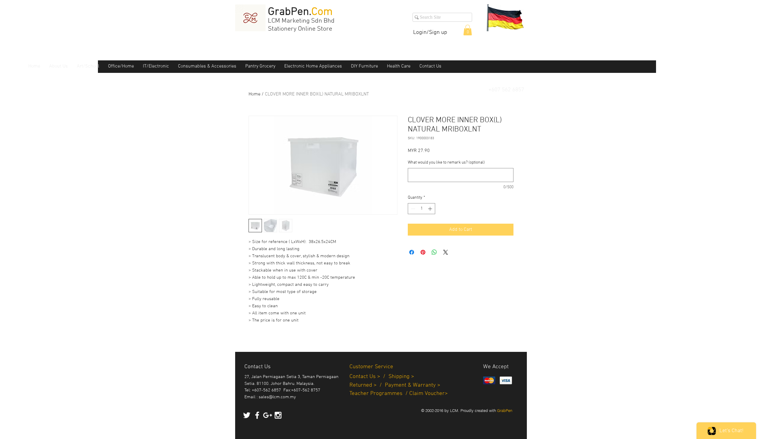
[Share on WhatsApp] (434, 252)
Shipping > (401, 376)
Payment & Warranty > (412, 385)
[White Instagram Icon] (278, 415)
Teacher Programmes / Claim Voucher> (398, 393)
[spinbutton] (421, 208)
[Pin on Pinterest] (423, 252)
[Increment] (430, 208)
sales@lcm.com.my (277, 397)
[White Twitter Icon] (247, 415)
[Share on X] (445, 252)
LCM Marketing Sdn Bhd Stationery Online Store (301, 25)
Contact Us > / (368, 376)
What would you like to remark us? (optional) (446, 162)
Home (254, 94)
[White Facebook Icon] (257, 415)
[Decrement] (412, 208)
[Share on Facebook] (411, 252)
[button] (467, 30)
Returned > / (367, 385)
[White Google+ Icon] (267, 415)
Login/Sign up (430, 32)
